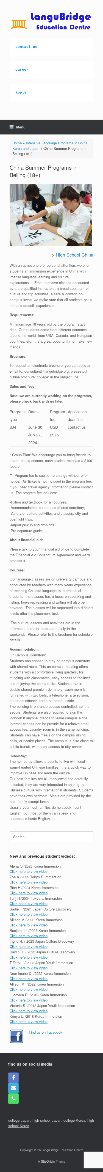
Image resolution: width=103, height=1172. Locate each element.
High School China (74, 254)
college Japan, (20, 1120)
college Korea (74, 1120)
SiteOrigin (48, 1161)
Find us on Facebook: (46, 1032)
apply (20, 92)
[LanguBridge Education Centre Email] (13, 1088)
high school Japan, (47, 1120)
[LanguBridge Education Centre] (51, 21)
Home (17, 142)
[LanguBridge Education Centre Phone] (13, 1098)
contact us (26, 47)
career (22, 70)
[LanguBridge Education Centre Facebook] (13, 1077)
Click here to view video (29, 871)
